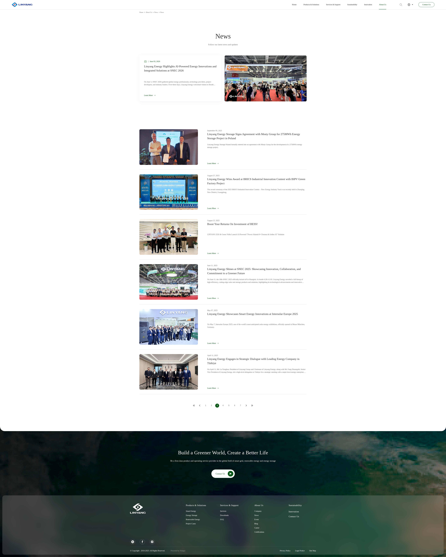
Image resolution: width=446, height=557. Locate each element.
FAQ (222, 519)
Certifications (259, 532)
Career (256, 528)
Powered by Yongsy (178, 551)
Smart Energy (191, 511)
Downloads (224, 515)
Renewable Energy (193, 519)
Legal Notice (300, 551)
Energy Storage (191, 515)
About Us (382, 5)
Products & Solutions (311, 5)
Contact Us (426, 5)
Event (256, 519)
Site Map (312, 551)
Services (223, 511)
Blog (256, 524)
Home (294, 5)
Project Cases (191, 524)
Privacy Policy (285, 551)
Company (258, 511)
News (156, 12)
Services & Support (333, 5)
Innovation (368, 5)
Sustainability (352, 5)
